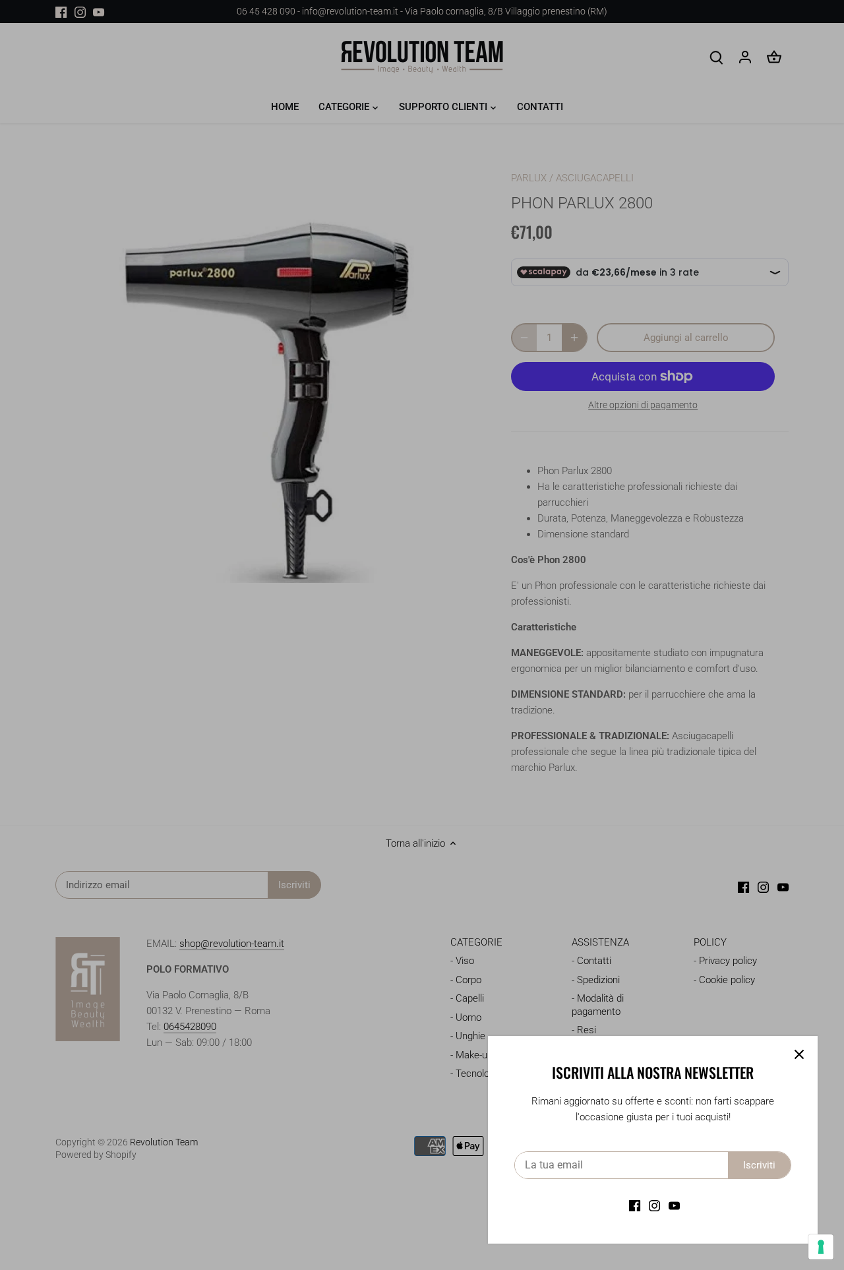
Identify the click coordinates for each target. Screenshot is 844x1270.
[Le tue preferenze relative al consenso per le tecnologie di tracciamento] (820, 1246)
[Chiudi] (799, 1054)
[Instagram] (654, 1206)
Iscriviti (759, 1165)
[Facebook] (634, 1206)
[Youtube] (674, 1206)
